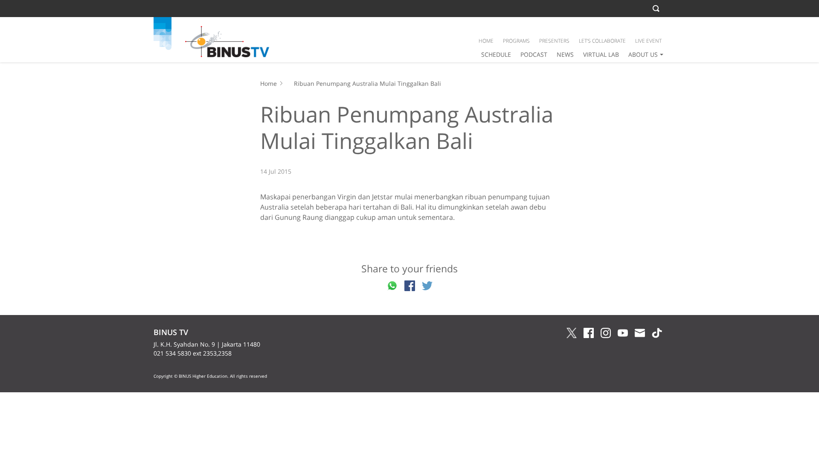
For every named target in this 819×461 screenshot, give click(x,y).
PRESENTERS (554, 40)
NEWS (565, 54)
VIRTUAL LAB (601, 54)
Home (268, 83)
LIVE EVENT (648, 40)
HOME (486, 40)
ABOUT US (643, 54)
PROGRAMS (516, 40)
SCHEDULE (496, 54)
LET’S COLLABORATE (602, 40)
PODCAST (533, 54)
